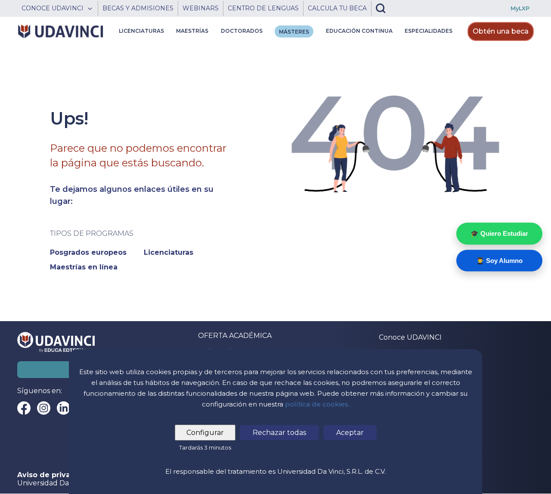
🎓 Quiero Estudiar (499, 233)
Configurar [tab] (205, 432)
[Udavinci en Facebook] (24, 408)
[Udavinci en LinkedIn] (63, 408)
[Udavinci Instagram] (43, 408)
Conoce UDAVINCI (410, 337)
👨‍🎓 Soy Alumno (499, 260)
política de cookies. (317, 404)
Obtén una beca (501, 31)
